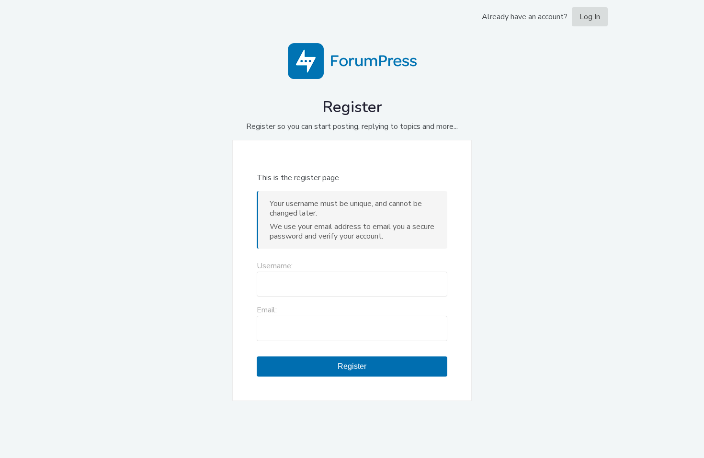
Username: (275, 266)
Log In (589, 16)
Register (352, 366)
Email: (267, 310)
